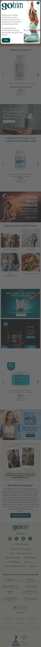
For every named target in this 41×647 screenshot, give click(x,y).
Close (38, 3)
